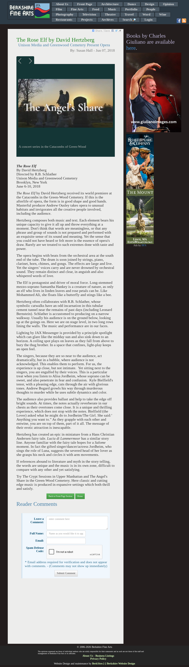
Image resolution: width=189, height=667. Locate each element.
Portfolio (131, 9)
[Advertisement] (65, 613)
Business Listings (104, 655)
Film (59, 9)
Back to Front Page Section (60, 496)
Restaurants (64, 19)
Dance (132, 4)
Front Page (84, 4)
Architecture (110, 4)
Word (146, 14)
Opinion (168, 4)
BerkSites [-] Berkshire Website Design (113, 663)
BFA (144, 245)
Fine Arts (77, 9)
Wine (162, 14)
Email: (39, 540)
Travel (129, 14)
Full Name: (37, 533)
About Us (62, 4)
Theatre (110, 14)
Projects (87, 19)
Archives (108, 19)
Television (89, 14)
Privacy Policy (98, 658)
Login (148, 19)
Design (149, 4)
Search (128, 19)
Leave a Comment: (37, 520)
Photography (64, 14)
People (150, 9)
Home (80, 496)
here (131, 48)
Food (95, 9)
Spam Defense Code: (35, 549)
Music (112, 9)
